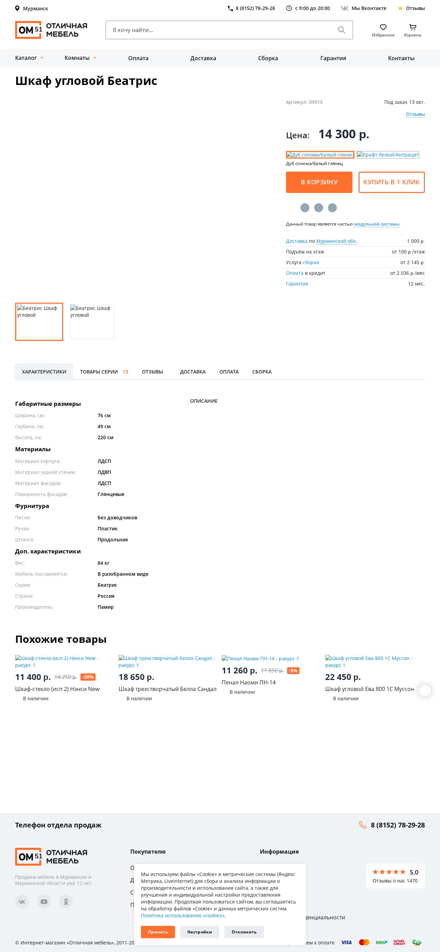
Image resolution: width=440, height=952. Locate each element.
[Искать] (341, 30)
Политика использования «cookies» (182, 915)
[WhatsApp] (332, 207)
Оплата (138, 58)
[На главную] (51, 30)
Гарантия (333, 58)
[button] (425, 690)
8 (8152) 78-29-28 (398, 825)
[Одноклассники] (318, 207)
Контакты (401, 58)
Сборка (268, 58)
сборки (311, 262)
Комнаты (77, 58)
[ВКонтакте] (304, 207)
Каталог (26, 58)
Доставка (203, 58)
